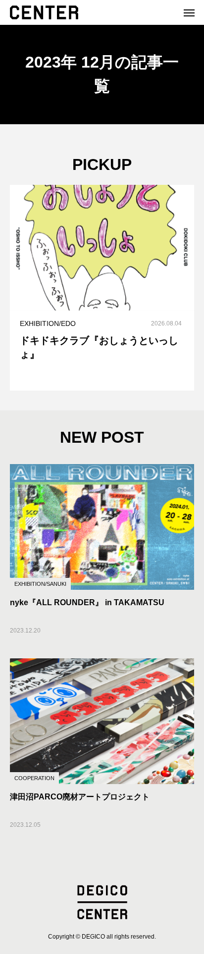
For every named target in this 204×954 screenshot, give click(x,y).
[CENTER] (44, 12)
